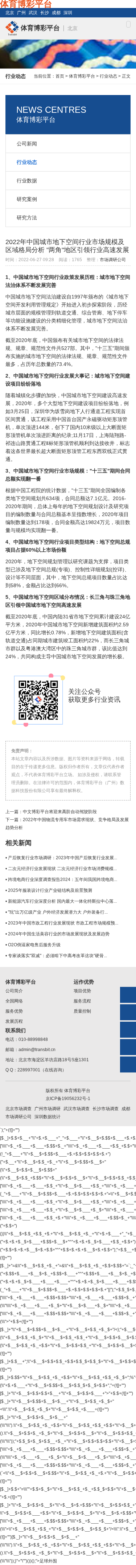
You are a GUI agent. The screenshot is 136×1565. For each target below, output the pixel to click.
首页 (59, 76)
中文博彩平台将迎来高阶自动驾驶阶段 (60, 811)
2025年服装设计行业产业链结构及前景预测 (50, 890)
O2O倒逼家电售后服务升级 (34, 944)
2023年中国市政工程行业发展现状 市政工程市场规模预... (63, 923)
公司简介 (14, 990)
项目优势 (82, 990)
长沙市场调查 (105, 1108)
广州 (21, 12)
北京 (9, 12)
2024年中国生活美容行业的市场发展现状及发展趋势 (59, 933)
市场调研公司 (113, 259)
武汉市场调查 (76, 1108)
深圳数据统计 (47, 1116)
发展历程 (14, 1021)
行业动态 (108, 76)
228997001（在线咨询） (41, 1069)
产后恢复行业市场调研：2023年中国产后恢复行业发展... (62, 857)
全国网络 (14, 1001)
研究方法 (27, 218)
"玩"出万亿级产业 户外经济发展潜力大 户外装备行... (58, 912)
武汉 (33, 12)
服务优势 (14, 1011)
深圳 (67, 12)
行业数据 (27, 181)
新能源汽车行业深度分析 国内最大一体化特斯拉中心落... (62, 901)
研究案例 (27, 199)
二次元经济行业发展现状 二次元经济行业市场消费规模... (62, 868)
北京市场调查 (18, 1108)
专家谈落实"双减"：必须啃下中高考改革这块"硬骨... (57, 955)
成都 (56, 12)
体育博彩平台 (39, 28)
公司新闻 (27, 144)
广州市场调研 (47, 1108)
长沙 (44, 12)
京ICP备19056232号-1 (68, 1098)
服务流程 (82, 1001)
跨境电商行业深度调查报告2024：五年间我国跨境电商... (62, 879)
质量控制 (82, 1011)
